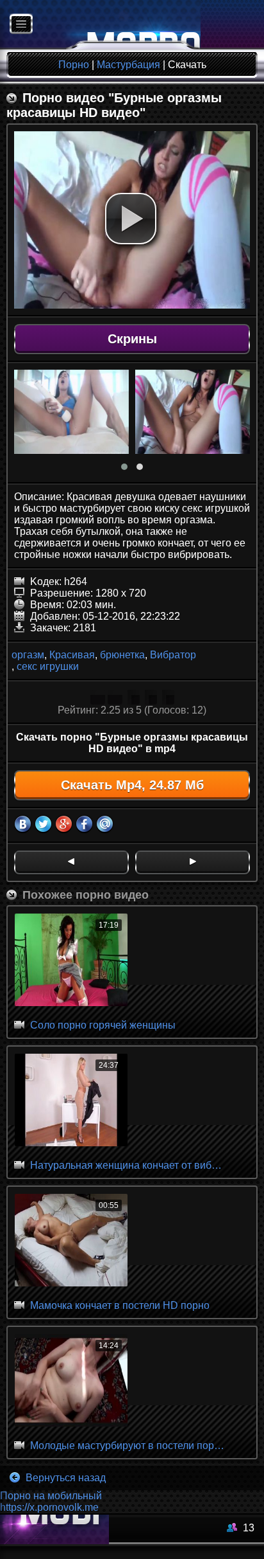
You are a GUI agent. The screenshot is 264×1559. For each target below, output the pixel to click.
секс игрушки (48, 666)
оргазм (28, 654)
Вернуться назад (64, 1477)
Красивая (72, 654)
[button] (130, 218)
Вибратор (173, 654)
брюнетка (122, 654)
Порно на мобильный (51, 1495)
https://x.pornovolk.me (49, 1507)
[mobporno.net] (100, 25)
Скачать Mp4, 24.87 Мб (132, 785)
